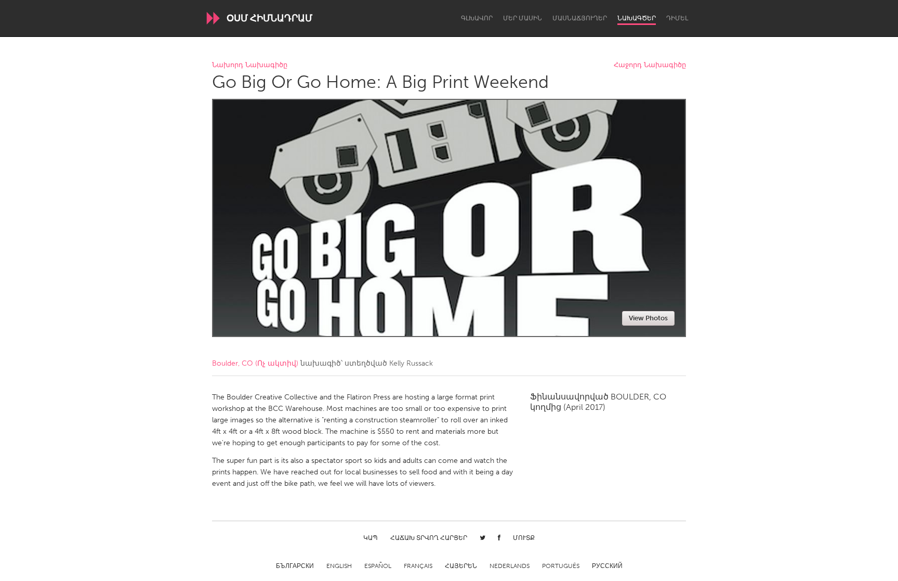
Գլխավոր (477, 18)
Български (295, 566)
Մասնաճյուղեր (579, 18)
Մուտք (524, 537)
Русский (607, 566)
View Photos (648, 318)
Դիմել (677, 18)
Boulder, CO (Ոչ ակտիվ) (255, 363)
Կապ (370, 537)
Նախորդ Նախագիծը (249, 65)
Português (560, 566)
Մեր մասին (522, 18)
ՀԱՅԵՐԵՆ (461, 566)
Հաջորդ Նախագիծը (650, 65)
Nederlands (510, 566)
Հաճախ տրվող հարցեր (428, 537)
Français (418, 566)
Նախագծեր (636, 18)
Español (377, 566)
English (339, 566)
